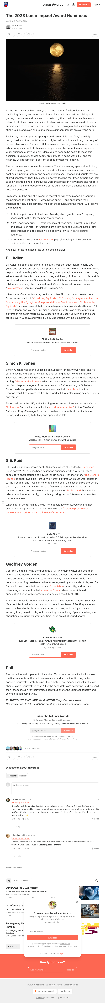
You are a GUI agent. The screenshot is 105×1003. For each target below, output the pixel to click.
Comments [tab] (12, 776)
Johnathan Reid (18, 835)
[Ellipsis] (98, 799)
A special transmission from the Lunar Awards (26, 891)
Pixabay (64, 103)
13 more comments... (14, 867)
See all (11, 946)
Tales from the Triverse (27, 381)
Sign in (97, 4)
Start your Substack (46, 991)
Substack (40, 997)
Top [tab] (8, 880)
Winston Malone (23, 894)
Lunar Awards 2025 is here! (22, 887)
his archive (72, 389)
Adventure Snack (50, 590)
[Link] (2, 258)
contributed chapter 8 (61, 407)
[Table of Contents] (3, 501)
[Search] (67, 4)
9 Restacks (36, 748)
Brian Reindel (17, 26)
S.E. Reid (15, 799)
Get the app (65, 991)
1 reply (17, 826)
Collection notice (71, 985)
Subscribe (84, 4)
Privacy (52, 985)
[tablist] (17, 775)
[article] (52, 893)
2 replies (17, 856)
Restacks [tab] (23, 776)
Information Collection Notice (51, 946)
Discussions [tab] (25, 880)
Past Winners (46, 239)
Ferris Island (74, 490)
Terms (59, 985)
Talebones (88, 467)
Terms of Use (65, 943)
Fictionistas (12, 407)
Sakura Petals (15, 288)
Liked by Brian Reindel (21, 802)
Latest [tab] (15, 880)
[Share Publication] (73, 4)
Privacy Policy (72, 946)
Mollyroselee (51, 103)
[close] (77, 902)
